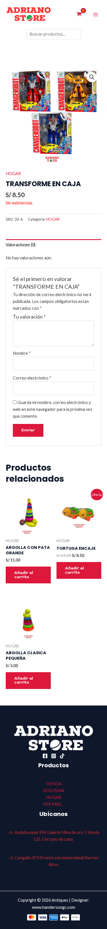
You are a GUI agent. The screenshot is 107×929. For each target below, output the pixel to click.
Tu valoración (29, 317)
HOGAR (13, 173)
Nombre (22, 353)
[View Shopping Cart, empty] (79, 14)
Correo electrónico (32, 378)
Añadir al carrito (23, 575)
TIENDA (53, 783)
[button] (92, 77)
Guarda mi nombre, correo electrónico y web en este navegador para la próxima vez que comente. (52, 409)
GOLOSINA (53, 790)
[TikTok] (62, 755)
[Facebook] (45, 755)
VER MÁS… (53, 804)
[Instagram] (53, 755)
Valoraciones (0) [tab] (20, 244)
